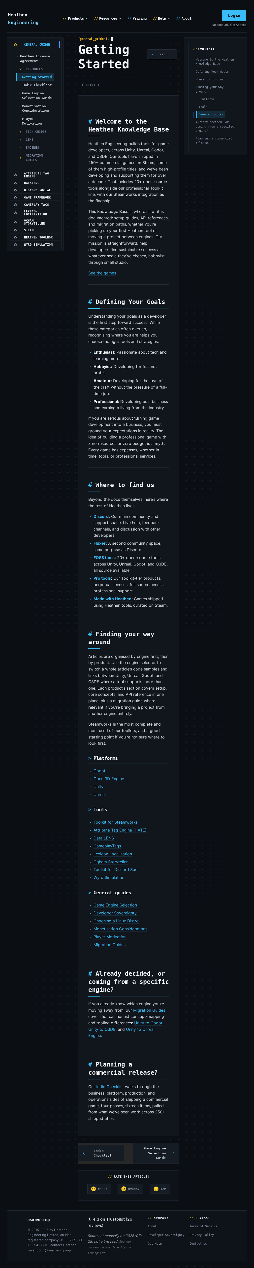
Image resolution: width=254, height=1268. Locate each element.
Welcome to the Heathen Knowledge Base (215, 62)
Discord (101, 516)
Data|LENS (104, 837)
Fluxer (100, 543)
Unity (98, 786)
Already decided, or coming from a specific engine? (215, 126)
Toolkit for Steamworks (116, 822)
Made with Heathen (112, 598)
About (186, 18)
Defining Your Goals (212, 71)
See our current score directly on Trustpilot (109, 1247)
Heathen (23, 18)
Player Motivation (32, 121)
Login (234, 15)
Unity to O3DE (102, 1029)
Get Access (238, 25)
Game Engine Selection (115, 904)
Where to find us (209, 79)
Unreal (100, 794)
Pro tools (102, 578)
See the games (102, 272)
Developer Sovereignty (115, 912)
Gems (29, 139)
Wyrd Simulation (109, 877)
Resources (34, 69)
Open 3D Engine (109, 778)
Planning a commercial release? (214, 140)
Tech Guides (36, 131)
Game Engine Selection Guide (37, 95)
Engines (32, 147)
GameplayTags (107, 845)
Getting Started (37, 77)
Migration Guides (34, 158)
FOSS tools (104, 557)
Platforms (206, 99)
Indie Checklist (37, 85)
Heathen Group (39, 1220)
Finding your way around (209, 89)
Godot (99, 770)
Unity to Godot (148, 1022)
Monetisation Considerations (36, 108)
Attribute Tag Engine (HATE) (120, 830)
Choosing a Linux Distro (116, 920)
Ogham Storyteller (111, 861)
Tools (203, 107)
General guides (211, 114)
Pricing (140, 18)
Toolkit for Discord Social (118, 869)
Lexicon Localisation (113, 853)
